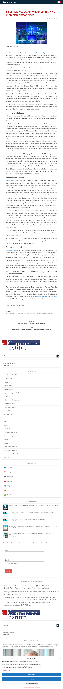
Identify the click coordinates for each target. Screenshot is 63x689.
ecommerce (53, 591)
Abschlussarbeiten (9, 375)
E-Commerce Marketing (10, 400)
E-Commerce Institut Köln (36, 591)
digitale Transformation (23, 313)
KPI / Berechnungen (9, 432)
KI (25, 597)
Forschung (7, 414)
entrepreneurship (26, 595)
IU (4, 425)
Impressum (37, 687)
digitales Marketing (53, 586)
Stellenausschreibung (10, 454)
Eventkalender (39, 595)
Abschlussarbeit (7, 586)
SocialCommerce (29, 602)
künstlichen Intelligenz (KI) (41, 53)
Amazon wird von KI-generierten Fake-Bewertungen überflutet (31, 329)
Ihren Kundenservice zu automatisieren (44, 296)
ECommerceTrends (12, 594)
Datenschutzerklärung (29, 687)
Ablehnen (31, 679)
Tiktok (5, 457)
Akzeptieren (31, 674)
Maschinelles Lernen (12, 181)
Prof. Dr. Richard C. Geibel (52, 599)
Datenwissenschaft (12, 250)
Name (7, 550)
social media (41, 603)
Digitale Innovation (29, 586)
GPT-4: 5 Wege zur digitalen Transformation (31, 322)
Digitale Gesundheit (9, 389)
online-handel (25, 599)
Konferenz (30, 597)
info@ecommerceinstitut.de (45, 647)
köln (35, 597)
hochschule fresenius (51, 595)
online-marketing (33, 600)
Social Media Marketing (10, 450)
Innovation (7, 418)
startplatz (48, 602)
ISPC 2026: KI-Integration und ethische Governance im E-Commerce (27, 519)
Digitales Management (10, 393)
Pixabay (15, 46)
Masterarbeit (6, 599)
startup (53, 602)
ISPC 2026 (22, 597)
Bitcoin (19, 586)
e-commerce (20, 591)
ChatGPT (22, 586)
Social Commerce (9, 447)
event (33, 595)
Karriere (6, 429)
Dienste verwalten (6, 670)
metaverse (12, 599)
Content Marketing (9, 386)
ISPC (5, 421)
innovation (6, 597)
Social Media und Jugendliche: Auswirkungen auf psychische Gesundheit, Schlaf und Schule (33, 526)
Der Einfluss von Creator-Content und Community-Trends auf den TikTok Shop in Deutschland (33, 505)
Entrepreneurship (9, 407)
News (5, 439)
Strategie (19, 605)
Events (6, 411)
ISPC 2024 (16, 597)
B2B (16, 586)
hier (23, 305)
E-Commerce (7, 396)
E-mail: (7, 560)
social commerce (12, 602)
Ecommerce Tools (9, 404)
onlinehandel (42, 600)
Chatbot (6, 382)
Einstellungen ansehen (32, 683)
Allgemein (8, 311)
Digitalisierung (38, 588)
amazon (13, 586)
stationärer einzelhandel (10, 605)
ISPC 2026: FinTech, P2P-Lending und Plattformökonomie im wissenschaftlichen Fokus (31, 512)
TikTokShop (27, 605)
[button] (60, 658)
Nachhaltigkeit (8, 436)
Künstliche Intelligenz (35, 313)
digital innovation (27, 588)
